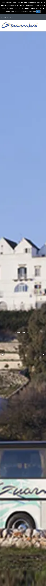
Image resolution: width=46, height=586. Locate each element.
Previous (2, 353)
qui (34, 11)
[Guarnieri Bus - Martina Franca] (19, 28)
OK (38, 11)
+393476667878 (7, 17)
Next (43, 353)
